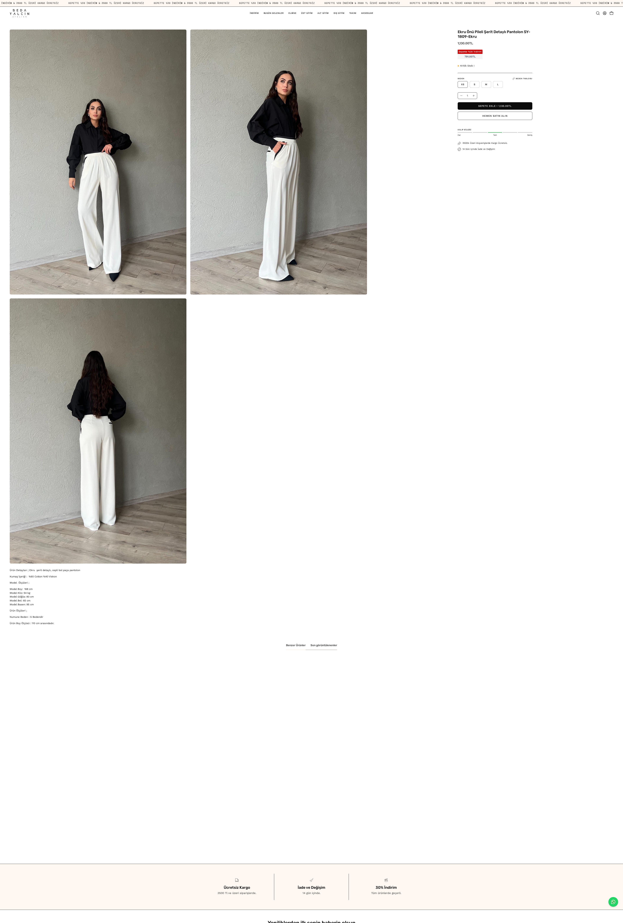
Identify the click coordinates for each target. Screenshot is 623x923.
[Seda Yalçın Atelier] (19, 13)
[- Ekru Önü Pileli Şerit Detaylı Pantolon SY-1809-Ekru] (461, 95)
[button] (307, 13)
